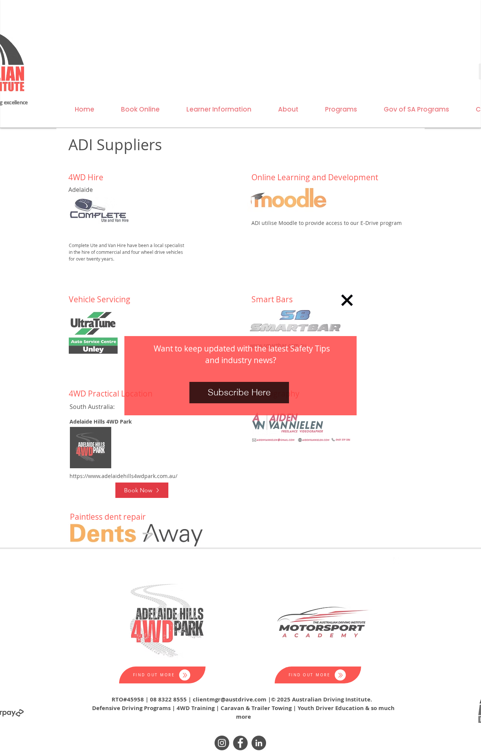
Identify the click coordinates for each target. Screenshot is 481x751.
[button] (347, 300)
